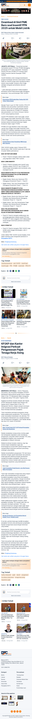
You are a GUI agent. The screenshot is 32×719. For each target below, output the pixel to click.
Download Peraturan (12, 16)
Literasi (3, 677)
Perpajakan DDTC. (6, 238)
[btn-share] (20, 38)
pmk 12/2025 (17, 263)
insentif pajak (5, 265)
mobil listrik (21, 265)
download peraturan (7, 263)
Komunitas (3, 681)
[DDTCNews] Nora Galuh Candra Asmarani (12, 32)
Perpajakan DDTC (5, 685)
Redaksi (19, 677)
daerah (18, 574)
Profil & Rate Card (21, 688)
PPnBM (15, 265)
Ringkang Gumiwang (10, 241)
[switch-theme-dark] (20, 5)
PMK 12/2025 (4, 19)
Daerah (9, 338)
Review (3, 679)
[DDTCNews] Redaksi (7, 357)
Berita (2, 16)
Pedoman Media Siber (22, 679)
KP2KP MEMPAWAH (6, 340)
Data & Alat (4, 683)
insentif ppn (25, 263)
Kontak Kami (20, 683)
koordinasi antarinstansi (8, 577)
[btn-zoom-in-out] (3, 38)
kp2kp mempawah (6, 574)
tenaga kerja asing (20, 577)
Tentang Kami (20, 675)
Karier (18, 685)
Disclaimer (19, 681)
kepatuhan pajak (6, 579)
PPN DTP (28, 265)
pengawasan (25, 574)
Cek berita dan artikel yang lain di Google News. (15, 244)
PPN (11, 265)
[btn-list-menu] (29, 5)
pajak (13, 574)
